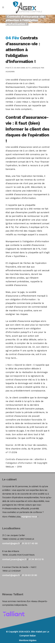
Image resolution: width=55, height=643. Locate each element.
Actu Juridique (33, 68)
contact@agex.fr (11, 543)
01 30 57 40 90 (30, 543)
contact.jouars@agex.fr (14, 559)
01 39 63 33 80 (29, 575)
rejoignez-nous (29, 516)
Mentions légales (27, 640)
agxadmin (10, 72)
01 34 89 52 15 (36, 559)
